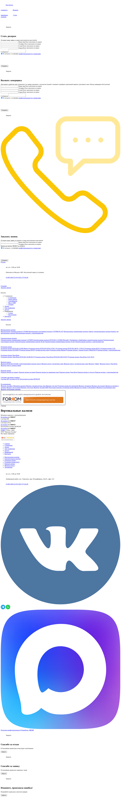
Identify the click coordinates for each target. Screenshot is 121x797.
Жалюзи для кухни (27, 387)
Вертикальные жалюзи (8, 330)
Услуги (7, 309)
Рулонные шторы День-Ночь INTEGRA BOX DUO (51, 357)
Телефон (21, 44)
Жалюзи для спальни (98, 386)
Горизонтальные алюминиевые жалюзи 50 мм (30, 342)
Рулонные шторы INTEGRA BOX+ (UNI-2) (70, 348)
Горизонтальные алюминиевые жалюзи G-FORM (17, 340)
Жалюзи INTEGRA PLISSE (9, 364)
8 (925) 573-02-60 (22, 277)
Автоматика (8, 467)
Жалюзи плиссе (6, 362)
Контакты (8, 316)
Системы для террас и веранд (10, 377)
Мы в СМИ (12, 303)
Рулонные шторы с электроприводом (108, 350)
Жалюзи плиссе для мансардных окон (76, 364)
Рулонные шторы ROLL (92, 348)
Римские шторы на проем (27, 372)
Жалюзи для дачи (51, 386)
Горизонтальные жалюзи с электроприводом (89, 342)
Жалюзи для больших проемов (11, 389)
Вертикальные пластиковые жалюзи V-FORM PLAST (46, 331)
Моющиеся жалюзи (19, 386)
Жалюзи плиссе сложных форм (11, 365)
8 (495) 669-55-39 (11, 277)
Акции (7, 306)
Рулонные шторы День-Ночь (10, 355)
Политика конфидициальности (11, 730)
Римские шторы (6, 370)
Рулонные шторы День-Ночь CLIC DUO (81, 357)
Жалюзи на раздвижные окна (106, 387)
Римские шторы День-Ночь (68, 372)
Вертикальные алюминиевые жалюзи (76, 331)
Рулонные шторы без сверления (68, 386)
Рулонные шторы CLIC (108, 348)
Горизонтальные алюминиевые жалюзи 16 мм (60, 342)
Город (20, 48)
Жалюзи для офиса (7, 386)
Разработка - (27, 730)
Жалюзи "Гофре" (94, 364)
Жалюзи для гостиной (13, 387)
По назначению (6, 384)
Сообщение (4, 52)
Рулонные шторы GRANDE (10, 350)
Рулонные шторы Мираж (58, 350)
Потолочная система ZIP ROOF (30, 379)
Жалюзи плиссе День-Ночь (108, 364)
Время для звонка (6, 246)
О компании (12, 297)
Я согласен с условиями (22, 54)
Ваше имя (22, 42)
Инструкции (12, 314)
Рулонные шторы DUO (12, 462)
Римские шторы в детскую (86, 372)
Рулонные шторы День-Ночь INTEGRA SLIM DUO (17, 357)
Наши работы (12, 299)
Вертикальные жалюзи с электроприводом (29, 333)
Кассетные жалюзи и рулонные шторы (61, 387)
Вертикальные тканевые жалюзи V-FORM (14, 331)
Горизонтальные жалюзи (9, 338)
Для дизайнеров (10, 308)
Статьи (10, 313)
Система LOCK (14, 379)
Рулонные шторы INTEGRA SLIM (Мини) (14, 348)
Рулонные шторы (6, 347)
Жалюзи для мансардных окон (36, 386)
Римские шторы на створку (9, 372)
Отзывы (11, 304)
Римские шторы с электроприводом (106, 372)
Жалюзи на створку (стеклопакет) (85, 387)
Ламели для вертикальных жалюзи (99, 331)
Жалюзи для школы (85, 386)
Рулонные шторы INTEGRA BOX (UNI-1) (42, 348)
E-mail (21, 46)
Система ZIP (5, 379)
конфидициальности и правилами (30, 54)
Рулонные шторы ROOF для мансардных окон (34, 350)
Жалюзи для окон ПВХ (41, 387)
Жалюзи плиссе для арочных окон (52, 364)
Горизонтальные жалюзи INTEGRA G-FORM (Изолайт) (51, 340)
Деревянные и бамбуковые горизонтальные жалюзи (86, 340)
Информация (9, 452)
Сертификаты (12, 301)
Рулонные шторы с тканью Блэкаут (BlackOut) (81, 350)
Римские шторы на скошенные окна (47, 372)
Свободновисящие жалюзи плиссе (30, 364)
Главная (7, 443)
